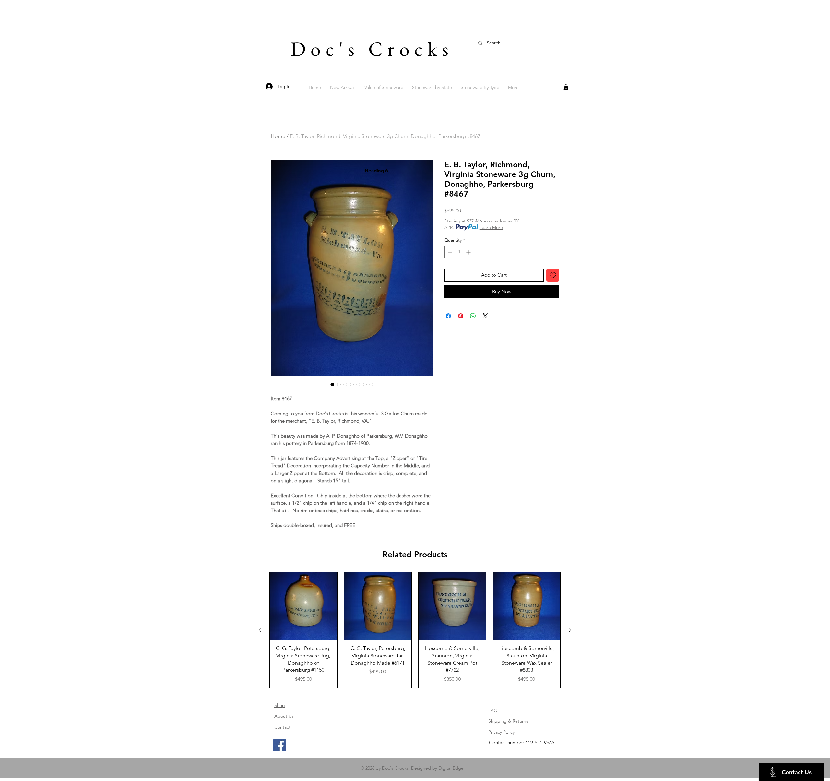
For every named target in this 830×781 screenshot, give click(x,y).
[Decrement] (449, 252)
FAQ (493, 710)
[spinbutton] (459, 252)
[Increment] (469, 252)
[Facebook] (279, 745)
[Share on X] (485, 316)
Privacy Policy (501, 732)
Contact (282, 727)
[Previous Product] (260, 630)
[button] (565, 87)
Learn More (491, 227)
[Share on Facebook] (448, 316)
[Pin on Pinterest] (461, 316)
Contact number (507, 742)
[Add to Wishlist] (553, 275)
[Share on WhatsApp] (473, 316)
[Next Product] (570, 630)
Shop (279, 705)
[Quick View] (303, 606)
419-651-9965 (539, 742)
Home (278, 136)
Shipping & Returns (508, 721)
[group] (415, 630)
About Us (284, 716)
